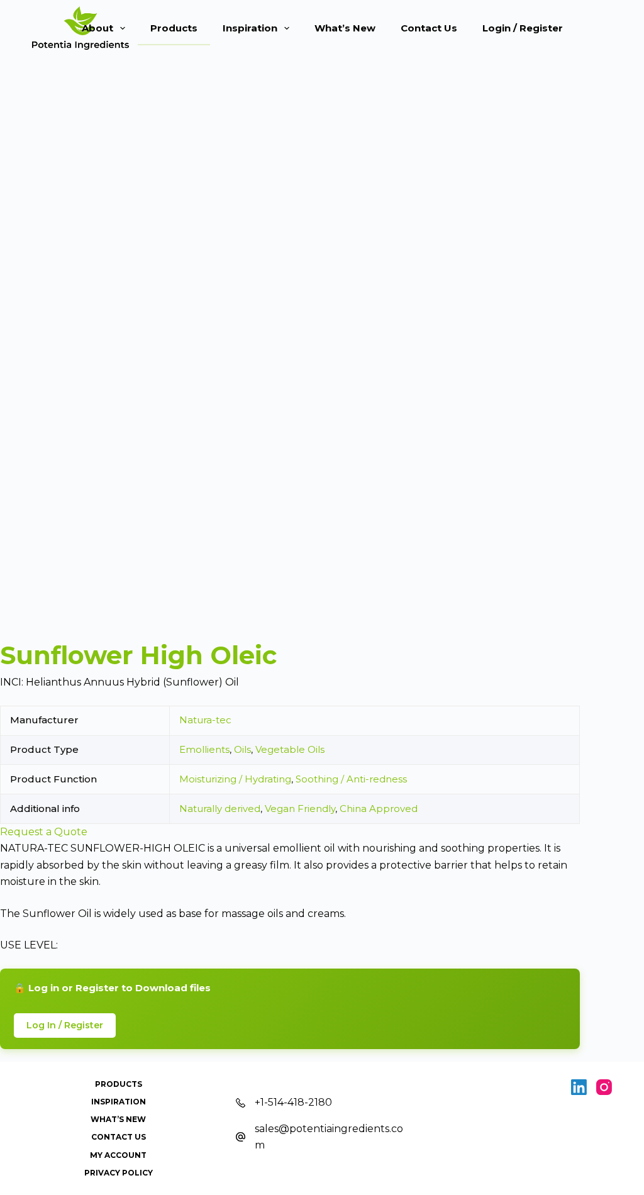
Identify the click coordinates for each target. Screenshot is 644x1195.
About (97, 28)
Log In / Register (64, 1025)
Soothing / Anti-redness (351, 779)
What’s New (344, 28)
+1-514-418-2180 (293, 1102)
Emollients (204, 749)
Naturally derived (219, 808)
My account (118, 1155)
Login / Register (522, 28)
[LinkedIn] (579, 1087)
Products (173, 28)
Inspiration (250, 28)
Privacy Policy (118, 1172)
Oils (242, 749)
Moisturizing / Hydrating (235, 779)
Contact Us (429, 28)
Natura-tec (205, 720)
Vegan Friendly (300, 808)
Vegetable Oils (290, 749)
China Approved (379, 808)
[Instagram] (604, 1087)
